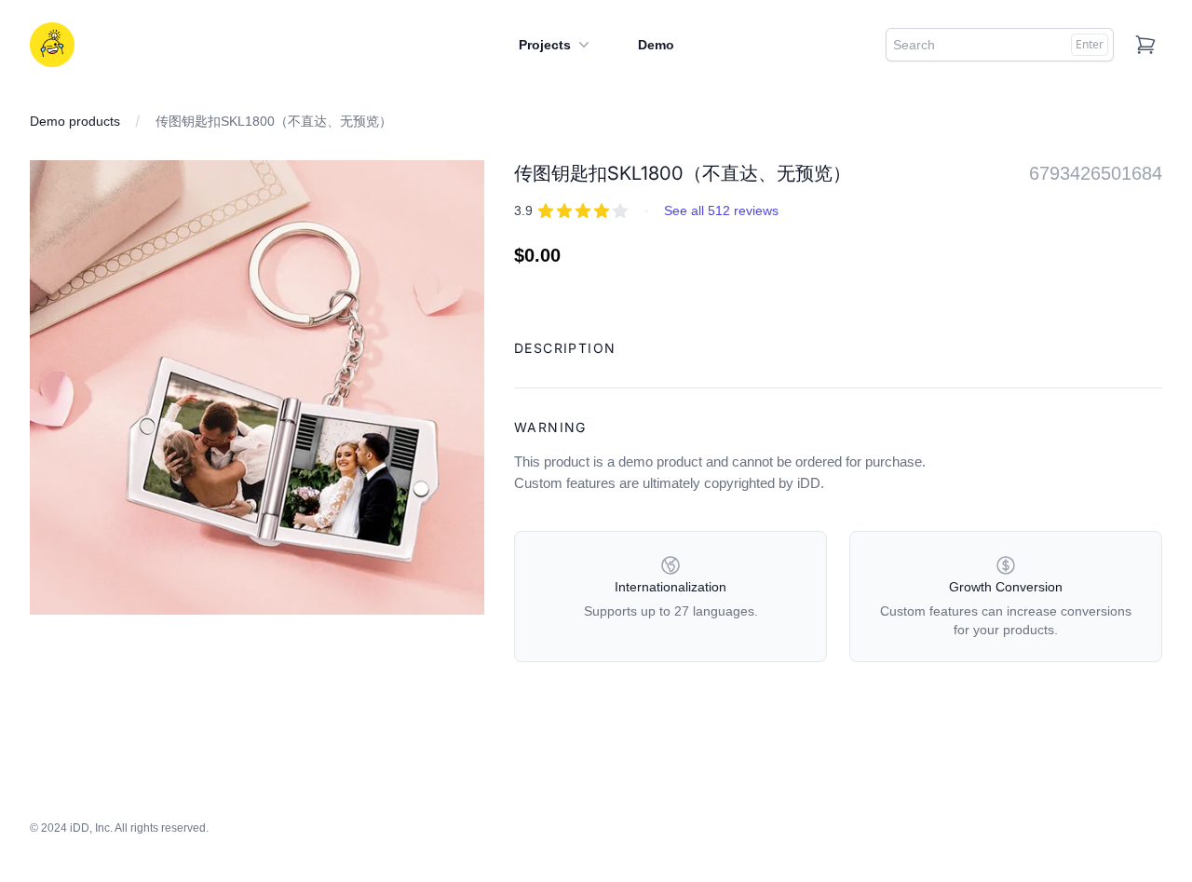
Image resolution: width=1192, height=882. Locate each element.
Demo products (75, 121)
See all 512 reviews (721, 210)
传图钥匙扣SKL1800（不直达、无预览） (274, 121)
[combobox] (1000, 44)
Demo (656, 44)
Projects (545, 44)
